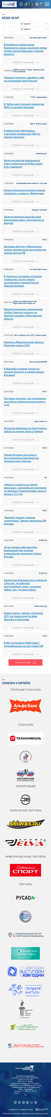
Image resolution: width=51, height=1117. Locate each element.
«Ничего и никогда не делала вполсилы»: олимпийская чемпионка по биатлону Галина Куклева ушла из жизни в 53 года (25, 489)
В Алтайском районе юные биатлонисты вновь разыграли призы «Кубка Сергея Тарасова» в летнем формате (25, 49)
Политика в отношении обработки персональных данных (25, 1113)
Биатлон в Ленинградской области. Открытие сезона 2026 (24, 344)
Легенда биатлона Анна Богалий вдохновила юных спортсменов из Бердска (24, 220)
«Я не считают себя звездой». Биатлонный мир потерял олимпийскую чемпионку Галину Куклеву (22, 552)
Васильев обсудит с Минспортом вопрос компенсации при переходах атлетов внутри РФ (25, 249)
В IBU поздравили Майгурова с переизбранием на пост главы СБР (23, 644)
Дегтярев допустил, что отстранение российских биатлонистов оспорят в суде (25, 401)
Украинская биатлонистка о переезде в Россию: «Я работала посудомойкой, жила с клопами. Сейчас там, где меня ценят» (25, 585)
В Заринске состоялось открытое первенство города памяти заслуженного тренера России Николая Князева (23, 281)
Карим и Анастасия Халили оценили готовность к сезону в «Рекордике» (24, 192)
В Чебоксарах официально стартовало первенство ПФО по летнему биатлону (22, 134)
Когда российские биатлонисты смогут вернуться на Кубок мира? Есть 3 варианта (23, 163)
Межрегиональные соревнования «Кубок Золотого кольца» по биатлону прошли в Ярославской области (23, 314)
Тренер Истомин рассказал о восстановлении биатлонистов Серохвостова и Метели (21, 458)
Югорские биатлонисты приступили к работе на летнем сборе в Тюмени (25, 430)
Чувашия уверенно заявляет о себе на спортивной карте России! (24, 79)
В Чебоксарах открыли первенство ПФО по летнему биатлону (24, 105)
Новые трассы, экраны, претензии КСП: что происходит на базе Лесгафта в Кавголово (23, 616)
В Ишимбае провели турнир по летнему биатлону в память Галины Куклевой (24, 372)
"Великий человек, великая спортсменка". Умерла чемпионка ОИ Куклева (25, 520)
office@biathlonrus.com (28, 1093)
